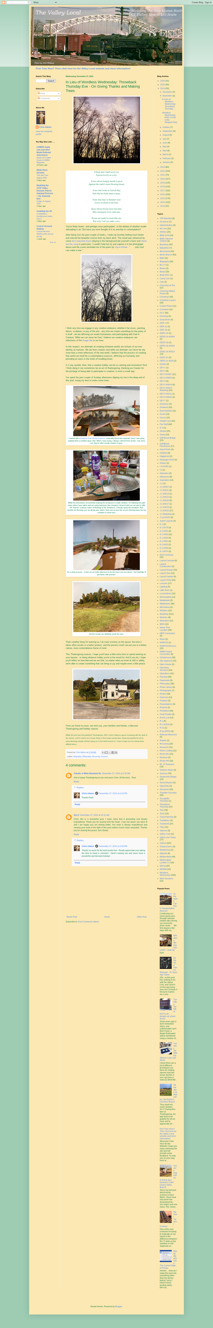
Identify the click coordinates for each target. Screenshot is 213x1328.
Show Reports (166, 782)
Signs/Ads (164, 786)
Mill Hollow (165, 607)
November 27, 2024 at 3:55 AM (116, 773)
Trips (162, 827)
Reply (76, 781)
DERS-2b (164, 342)
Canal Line (165, 278)
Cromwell (164, 309)
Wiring (163, 866)
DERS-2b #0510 (167, 351)
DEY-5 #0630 (166, 397)
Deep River (165, 320)
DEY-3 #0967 (166, 374)
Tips (162, 810)
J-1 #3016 (164, 500)
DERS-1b (164, 333)
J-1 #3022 (164, 510)
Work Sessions (166, 878)
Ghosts (163, 431)
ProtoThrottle (165, 714)
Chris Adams (88, 793)
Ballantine (164, 248)
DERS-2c (164, 357)
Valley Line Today (168, 837)
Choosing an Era (167, 285)
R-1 (161, 721)
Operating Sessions (164, 668)
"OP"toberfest (166, 218)
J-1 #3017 (164, 504)
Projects (163, 707)
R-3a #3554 (165, 731)
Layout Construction (165, 565)
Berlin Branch (166, 255)
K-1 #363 (164, 541)
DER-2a (163, 326)
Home (107, 917)
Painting (163, 677)
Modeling (164, 614)
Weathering (165, 850)
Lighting (163, 587)
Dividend (164, 407)
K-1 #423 (164, 544)
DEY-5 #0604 (166, 384)
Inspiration (164, 480)
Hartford (163, 453)
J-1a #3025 (165, 517)
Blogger (118, 1306)
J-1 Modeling (166, 514)
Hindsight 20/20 (167, 460)
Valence (163, 830)
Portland (163, 700)
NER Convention (167, 633)
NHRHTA (164, 642)
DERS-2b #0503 (167, 346)
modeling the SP (44, 211)
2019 (162, 183)
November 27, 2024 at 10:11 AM (94, 815)
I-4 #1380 (164, 466)
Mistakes (164, 610)
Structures (164, 789)
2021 (162, 175)
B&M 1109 (164, 235)
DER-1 (163, 323)
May (165, 146)
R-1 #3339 (164, 724)
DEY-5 (163, 381)
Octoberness (165, 657)
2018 (162, 186)
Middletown (165, 604)
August (166, 135)
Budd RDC (165, 275)
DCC (162, 313)
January (166, 162)
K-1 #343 (164, 531)
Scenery (104, 756)
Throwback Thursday (165, 805)
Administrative (166, 225)
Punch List (164, 717)
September (168, 131)
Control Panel (166, 306)
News (162, 639)
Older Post (141, 917)
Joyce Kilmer (121, 247)
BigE (162, 258)
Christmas (164, 297)
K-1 (161, 524)
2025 (162, 84)
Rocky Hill (164, 761)
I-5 (161, 470)
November (168, 96)
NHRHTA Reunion (168, 646)
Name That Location (165, 628)
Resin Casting (166, 750)
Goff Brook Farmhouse (165, 445)
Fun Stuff (164, 424)
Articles (163, 232)
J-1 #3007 (164, 487)
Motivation (164, 621)
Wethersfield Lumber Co (165, 861)
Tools (162, 813)
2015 (162, 198)
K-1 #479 (164, 551)
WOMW (163, 869)
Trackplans (165, 820)
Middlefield (165, 600)
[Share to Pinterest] (116, 752)
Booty (162, 272)
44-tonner (164, 222)
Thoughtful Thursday (164, 799)
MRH (162, 624)
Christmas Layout (168, 300)
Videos (163, 843)
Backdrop (164, 244)
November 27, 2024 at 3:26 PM (113, 846)
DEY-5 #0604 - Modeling (166, 389)
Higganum (164, 456)
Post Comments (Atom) (88, 922)
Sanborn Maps (166, 770)
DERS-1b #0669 (167, 336)
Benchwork (165, 251)
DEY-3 (163, 371)
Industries (164, 473)
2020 (162, 179)
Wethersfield (165, 857)
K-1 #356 (164, 534)
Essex (162, 414)
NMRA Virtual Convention (166, 653)
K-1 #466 (164, 548)
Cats (162, 282)
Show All (53, 242)
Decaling (164, 316)
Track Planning (166, 817)
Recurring (96, 756)
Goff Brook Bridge (168, 438)
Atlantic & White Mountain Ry (87, 773)
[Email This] (103, 752)
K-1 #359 (164, 538)
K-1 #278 (164, 527)
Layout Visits (165, 580)
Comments (45, 98)
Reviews (164, 757)
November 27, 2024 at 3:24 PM (113, 793)
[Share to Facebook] (112, 752)
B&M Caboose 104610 (166, 240)
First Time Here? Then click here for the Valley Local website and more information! (83, 68)
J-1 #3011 (164, 490)
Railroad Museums (168, 734)
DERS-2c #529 (166, 361)
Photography (165, 690)
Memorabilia (165, 597)
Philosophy (86, 756)
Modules (164, 617)
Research (164, 747)
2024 (162, 88)
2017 (162, 190)
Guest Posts (165, 449)
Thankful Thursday (168, 793)
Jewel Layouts (166, 521)
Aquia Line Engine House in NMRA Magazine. (44, 160)
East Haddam (166, 411)
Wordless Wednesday (165, 874)
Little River (164, 590)
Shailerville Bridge (168, 777)
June (165, 143)
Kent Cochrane (166, 555)
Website (163, 853)
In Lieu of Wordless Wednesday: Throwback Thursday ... (169, 104)
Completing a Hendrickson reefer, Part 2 (45, 216)
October (166, 127)
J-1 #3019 (164, 507)
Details (163, 364)
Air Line (163, 228)
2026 (162, 81)
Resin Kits (164, 754)
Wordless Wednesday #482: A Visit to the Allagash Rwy (169, 118)
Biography (77, 756)
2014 (162, 202)
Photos (163, 694)
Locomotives (165, 593)
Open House (165, 664)
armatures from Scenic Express (92, 438)
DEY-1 (163, 367)
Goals (162, 434)
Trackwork (164, 824)
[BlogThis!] (106, 752)
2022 (162, 171)
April (165, 150)
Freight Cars (165, 421)
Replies (80, 787)
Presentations (166, 704)
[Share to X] (109, 752)
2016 (162, 194)
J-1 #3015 (164, 497)
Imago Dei (87, 340)
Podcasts (164, 697)
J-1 (161, 483)
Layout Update (166, 576)
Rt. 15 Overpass (167, 764)
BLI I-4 (163, 265)
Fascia (163, 417)
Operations (165, 673)
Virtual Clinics (166, 846)
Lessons (163, 583)
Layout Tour (165, 573)
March (166, 154)
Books (162, 268)
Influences (164, 477)
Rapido (163, 740)
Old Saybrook (166, 661)
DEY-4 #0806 (166, 378)
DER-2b (163, 330)
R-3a (162, 728)
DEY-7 (163, 400)
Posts (42, 93)
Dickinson (164, 404)
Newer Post (72, 917)
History (163, 463)
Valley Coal (165, 834)
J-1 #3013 (164, 494)
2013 (162, 206)
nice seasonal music (82, 241)
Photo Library (166, 687)
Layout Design (166, 570)
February (167, 158)
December (168, 92)
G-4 (161, 428)
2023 (162, 167)
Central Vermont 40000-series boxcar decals (45, 233)
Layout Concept (167, 560)
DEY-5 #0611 (166, 394)
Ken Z (76, 815)
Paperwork (165, 680)
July (165, 139)
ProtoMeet (164, 711)
